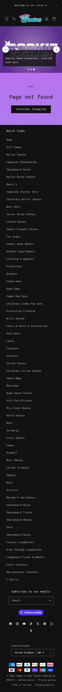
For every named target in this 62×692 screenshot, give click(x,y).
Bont (9, 423)
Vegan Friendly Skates (22, 229)
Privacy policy (47, 680)
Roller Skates (16, 154)
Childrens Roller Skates (24, 199)
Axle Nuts (13, 333)
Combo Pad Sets (17, 296)
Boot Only (13, 206)
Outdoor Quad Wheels (20, 251)
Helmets (11, 273)
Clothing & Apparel (20, 259)
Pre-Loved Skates (18, 408)
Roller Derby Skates (20, 177)
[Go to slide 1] (28, 69)
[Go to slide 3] (34, 69)
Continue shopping (31, 109)
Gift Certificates (19, 400)
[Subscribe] (49, 601)
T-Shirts (12, 579)
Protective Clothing (20, 311)
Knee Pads (13, 288)
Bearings (12, 385)
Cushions (12, 348)
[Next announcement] (55, 5)
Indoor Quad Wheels (20, 244)
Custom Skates (16, 221)
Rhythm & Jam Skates (20, 497)
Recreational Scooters (22, 572)
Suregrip (12, 430)
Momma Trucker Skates (29, 676)
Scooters (12, 356)
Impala (11, 475)
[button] (6, 18)
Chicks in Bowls (17, 467)
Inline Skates (16, 363)
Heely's (11, 184)
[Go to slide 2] (31, 69)
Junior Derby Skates (20, 214)
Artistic (12, 490)
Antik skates (15, 415)
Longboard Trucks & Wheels (25, 557)
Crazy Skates (15, 438)
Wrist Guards (15, 318)
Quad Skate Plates (19, 393)
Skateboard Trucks (19, 512)
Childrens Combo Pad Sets (24, 303)
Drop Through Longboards (24, 549)
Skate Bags (14, 378)
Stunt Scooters (17, 564)
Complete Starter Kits (22, 191)
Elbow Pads (14, 281)
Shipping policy (44, 685)
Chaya (10, 445)
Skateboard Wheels (19, 519)
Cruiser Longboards (20, 542)
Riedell (11, 452)
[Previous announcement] (6, 5)
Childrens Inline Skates (24, 370)
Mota (9, 482)
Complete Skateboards (21, 162)
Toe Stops (13, 236)
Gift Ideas (14, 147)
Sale (9, 527)
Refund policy (27, 680)
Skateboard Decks (18, 169)
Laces (10, 341)
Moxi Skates (14, 460)
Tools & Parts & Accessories (27, 326)
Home (9, 139)
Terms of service (22, 685)
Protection (14, 266)
